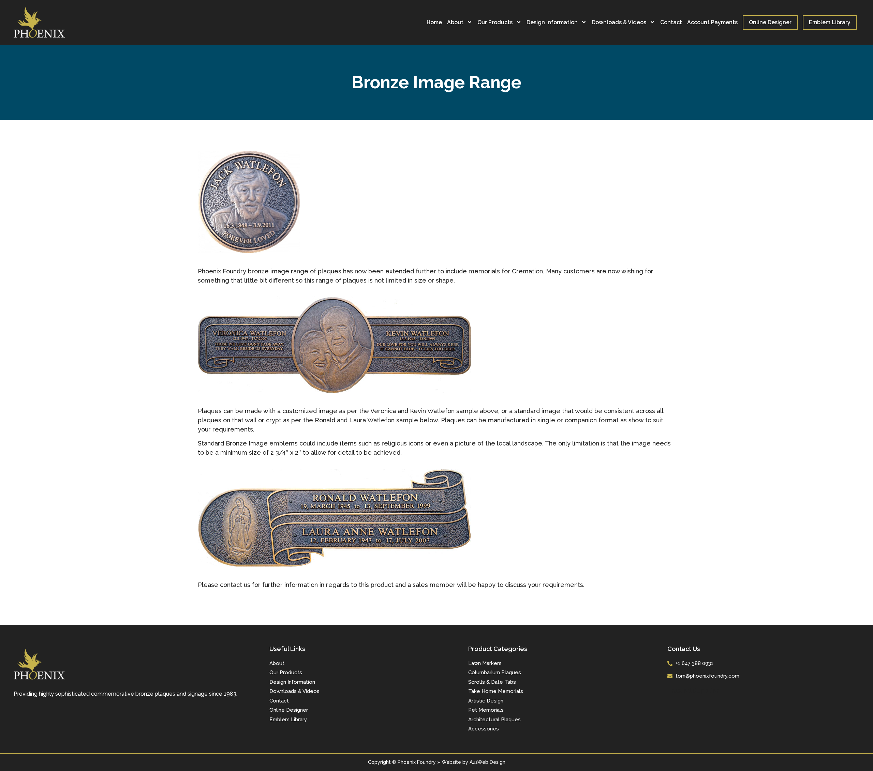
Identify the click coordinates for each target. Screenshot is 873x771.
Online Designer (770, 22)
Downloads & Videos (619, 22)
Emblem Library (829, 22)
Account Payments (712, 22)
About (455, 22)
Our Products (495, 22)
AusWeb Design (487, 762)
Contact (671, 22)
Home (434, 22)
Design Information (552, 22)
